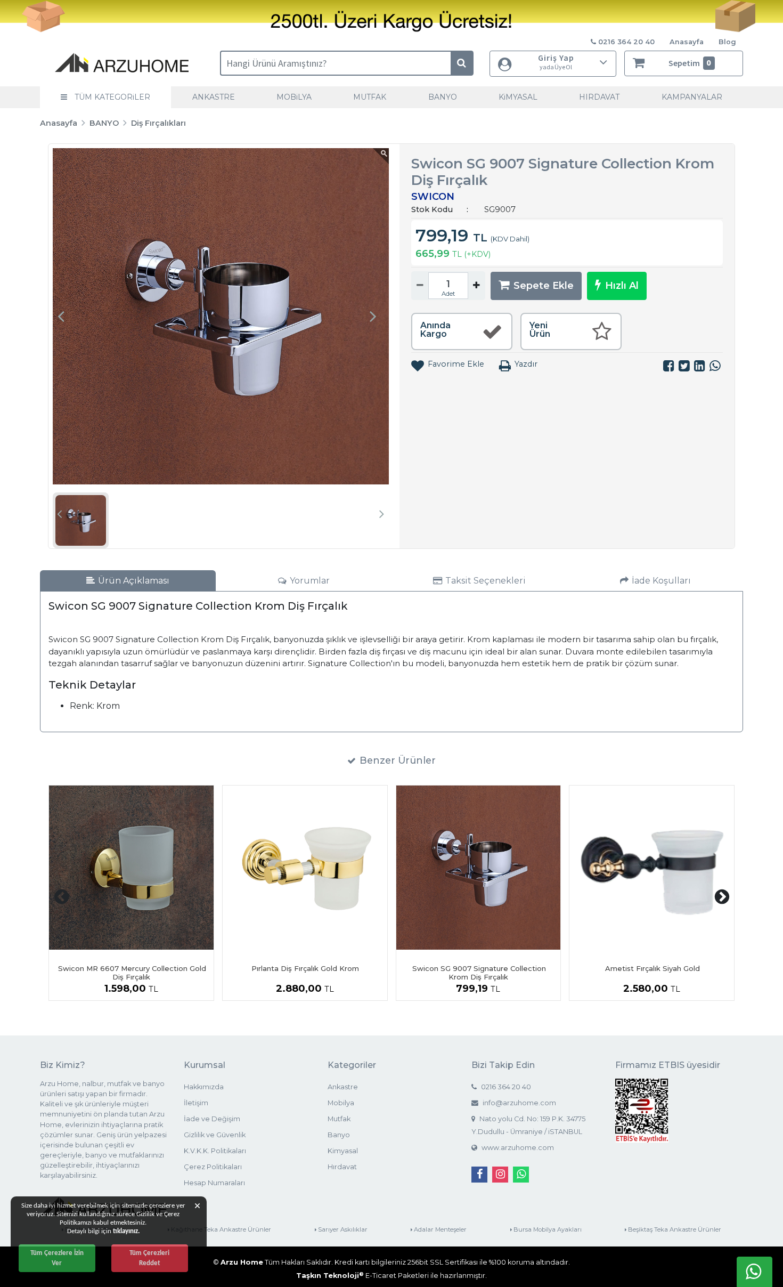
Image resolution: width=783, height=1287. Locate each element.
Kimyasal (343, 1151)
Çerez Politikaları (213, 1167)
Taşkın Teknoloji (330, 1276)
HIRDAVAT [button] (599, 97)
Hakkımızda (204, 1087)
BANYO (104, 123)
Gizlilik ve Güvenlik (215, 1135)
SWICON (432, 197)
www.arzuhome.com (517, 1148)
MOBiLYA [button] (294, 97)
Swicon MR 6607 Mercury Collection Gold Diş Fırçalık (132, 972)
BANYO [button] (442, 97)
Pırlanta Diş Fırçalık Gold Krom (305, 968)
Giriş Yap (556, 61)
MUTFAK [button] (369, 97)
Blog (727, 42)
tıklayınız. (126, 1231)
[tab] (128, 581)
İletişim (196, 1103)
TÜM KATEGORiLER (111, 97)
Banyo (339, 1135)
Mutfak (339, 1119)
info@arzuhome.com (518, 1103)
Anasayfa (687, 42)
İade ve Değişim (212, 1119)
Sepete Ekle (543, 286)
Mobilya (341, 1103)
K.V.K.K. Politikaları (215, 1151)
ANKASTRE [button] (213, 97)
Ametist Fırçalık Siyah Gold (652, 968)
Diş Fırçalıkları (158, 123)
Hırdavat (342, 1167)
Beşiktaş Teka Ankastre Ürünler (673, 1229)
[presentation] (61, 316)
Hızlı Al (622, 286)
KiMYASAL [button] (518, 97)
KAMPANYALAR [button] (692, 97)
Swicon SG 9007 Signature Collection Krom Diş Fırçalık (479, 972)
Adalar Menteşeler (439, 1229)
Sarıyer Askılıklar (342, 1229)
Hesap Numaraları (214, 1183)
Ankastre (343, 1087)
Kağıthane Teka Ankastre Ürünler (220, 1229)
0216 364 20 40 (505, 1087)
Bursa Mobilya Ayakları (547, 1229)
